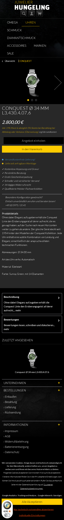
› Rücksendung (12, 412)
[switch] (7, 515)
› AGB (7, 436)
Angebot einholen (33, 140)
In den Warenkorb (32, 149)
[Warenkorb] (39, 13)
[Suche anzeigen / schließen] (23, 13)
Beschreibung (11, 296)
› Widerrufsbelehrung (16, 441)
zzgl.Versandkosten (47, 132)
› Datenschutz (11, 452)
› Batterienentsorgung (16, 447)
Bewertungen (11, 319)
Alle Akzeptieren (32, 502)
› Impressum (11, 431)
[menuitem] (23, 13)
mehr (18, 310)
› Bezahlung (10, 402)
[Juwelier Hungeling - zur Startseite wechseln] (32, 4)
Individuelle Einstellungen (32, 515)
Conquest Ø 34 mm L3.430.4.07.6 (32, 372)
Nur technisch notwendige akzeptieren (34, 509)
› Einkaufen (10, 396)
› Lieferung (10, 407)
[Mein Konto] (31, 13)
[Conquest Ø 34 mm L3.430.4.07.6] (32, 357)
